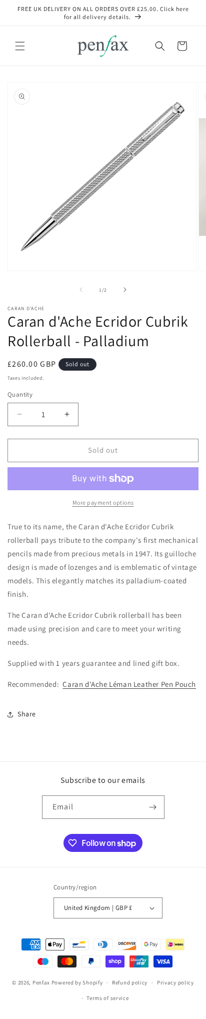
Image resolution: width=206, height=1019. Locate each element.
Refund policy (130, 982)
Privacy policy (175, 982)
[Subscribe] (153, 807)
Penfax (41, 982)
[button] (20, 46)
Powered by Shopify (77, 982)
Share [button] (27, 713)
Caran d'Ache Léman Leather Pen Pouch (129, 684)
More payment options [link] (103, 502)
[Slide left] (81, 290)
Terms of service (107, 997)
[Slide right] (125, 290)
